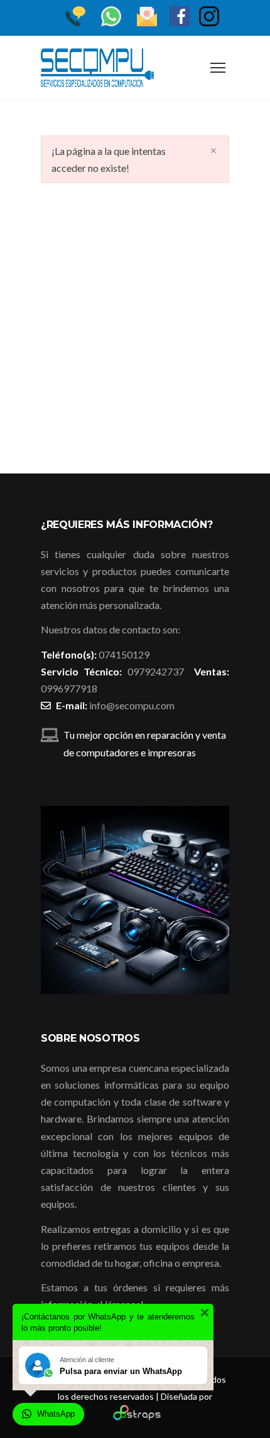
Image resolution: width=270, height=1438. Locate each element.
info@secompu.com (132, 705)
